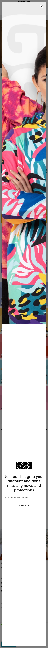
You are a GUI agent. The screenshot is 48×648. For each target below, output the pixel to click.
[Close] (41, 6)
